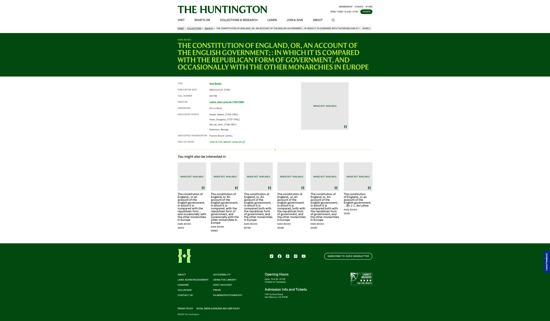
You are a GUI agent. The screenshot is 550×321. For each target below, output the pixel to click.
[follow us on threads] (287, 256)
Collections (194, 28)
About (318, 20)
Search (209, 28)
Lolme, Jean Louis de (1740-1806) (226, 102)
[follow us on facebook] (279, 256)
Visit (181, 20)
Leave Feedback (546, 262)
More (366, 28)
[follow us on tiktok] (271, 256)
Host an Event (222, 285)
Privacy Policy (185, 308)
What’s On (202, 20)
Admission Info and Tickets (286, 289)
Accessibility (222, 275)
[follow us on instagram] (295, 256)
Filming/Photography (227, 295)
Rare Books (215, 83)
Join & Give (295, 20)
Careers (183, 285)
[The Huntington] (222, 9)
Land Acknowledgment (193, 280)
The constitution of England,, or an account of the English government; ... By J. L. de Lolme (357, 199)
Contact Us (185, 295)
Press (217, 290)
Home (181, 28)
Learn (272, 20)
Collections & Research (239, 20)
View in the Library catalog (225, 142)
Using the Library (224, 280)
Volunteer (185, 290)
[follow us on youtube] (303, 256)
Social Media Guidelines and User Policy (218, 308)
